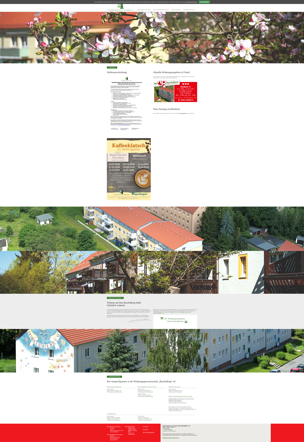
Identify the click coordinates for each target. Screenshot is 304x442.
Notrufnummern (148, 432)
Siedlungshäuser (114, 438)
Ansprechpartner (114, 431)
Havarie (145, 429)
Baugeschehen (114, 439)
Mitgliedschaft (131, 428)
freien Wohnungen (170, 77)
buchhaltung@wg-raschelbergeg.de (178, 402)
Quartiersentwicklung (115, 434)
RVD (129, 431)
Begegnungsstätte (132, 430)
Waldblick (112, 436)
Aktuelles (112, 428)
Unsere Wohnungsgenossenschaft (116, 430)
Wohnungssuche (189, 9)
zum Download (183, 113)
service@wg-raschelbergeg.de (145, 392)
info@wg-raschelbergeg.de (175, 392)
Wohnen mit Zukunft (114, 426)
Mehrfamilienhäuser (115, 437)
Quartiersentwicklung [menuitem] (161, 9)
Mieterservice (130, 426)
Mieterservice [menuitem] (176, 9)
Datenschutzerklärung (191, 2)
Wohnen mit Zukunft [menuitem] (144, 9)
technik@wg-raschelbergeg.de (114, 392)
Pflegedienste (131, 434)
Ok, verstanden (204, 2)
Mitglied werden (132, 429)
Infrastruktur (131, 433)
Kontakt (145, 426)
